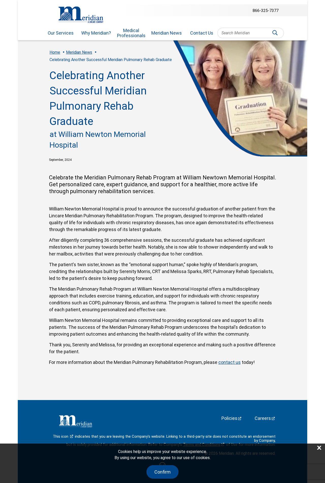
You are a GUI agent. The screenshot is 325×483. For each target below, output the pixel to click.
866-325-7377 (266, 10)
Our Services (61, 33)
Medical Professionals (131, 33)
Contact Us (201, 33)
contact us (229, 362)
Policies (229, 418)
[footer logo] (75, 422)
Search (275, 34)
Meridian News (166, 33)
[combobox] (250, 33)
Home (55, 52)
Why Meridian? (96, 33)
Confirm (162, 472)
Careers (263, 418)
